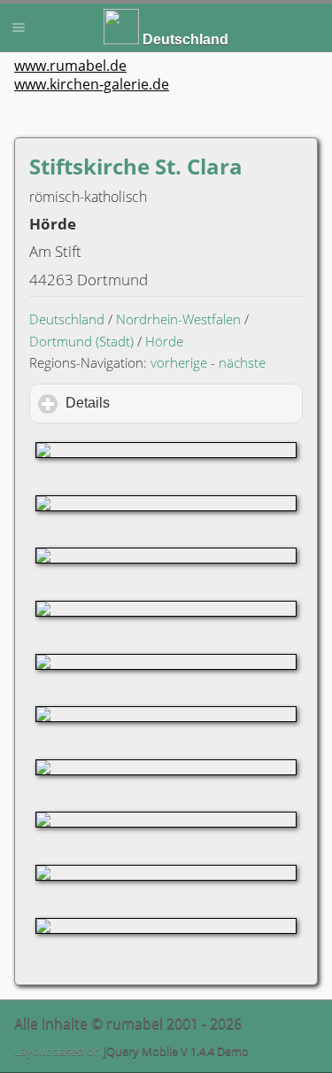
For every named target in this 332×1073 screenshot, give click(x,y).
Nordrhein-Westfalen (178, 319)
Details (163, 402)
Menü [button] (18, 27)
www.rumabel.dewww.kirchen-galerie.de (91, 75)
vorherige (179, 362)
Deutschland (66, 319)
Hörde (164, 341)
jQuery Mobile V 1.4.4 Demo (176, 1051)
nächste (242, 362)
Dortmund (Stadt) (81, 341)
